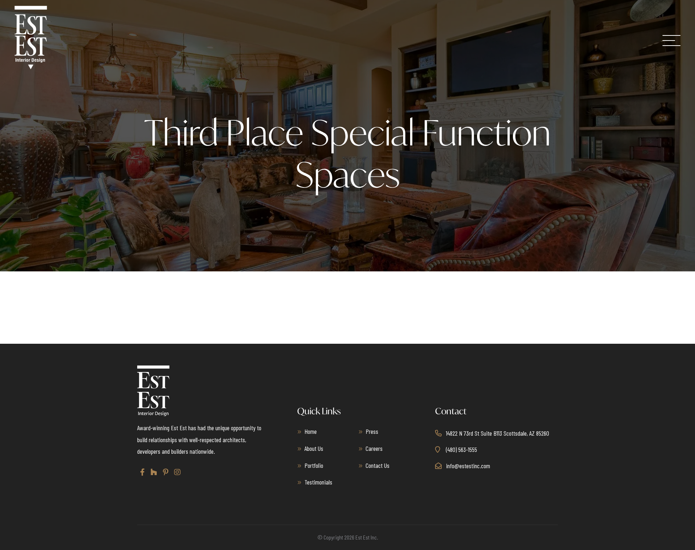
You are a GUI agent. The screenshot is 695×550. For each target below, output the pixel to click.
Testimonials (318, 482)
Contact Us (377, 465)
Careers (374, 448)
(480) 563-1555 (461, 449)
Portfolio (313, 465)
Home (310, 431)
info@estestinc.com (468, 466)
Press (372, 431)
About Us (313, 448)
